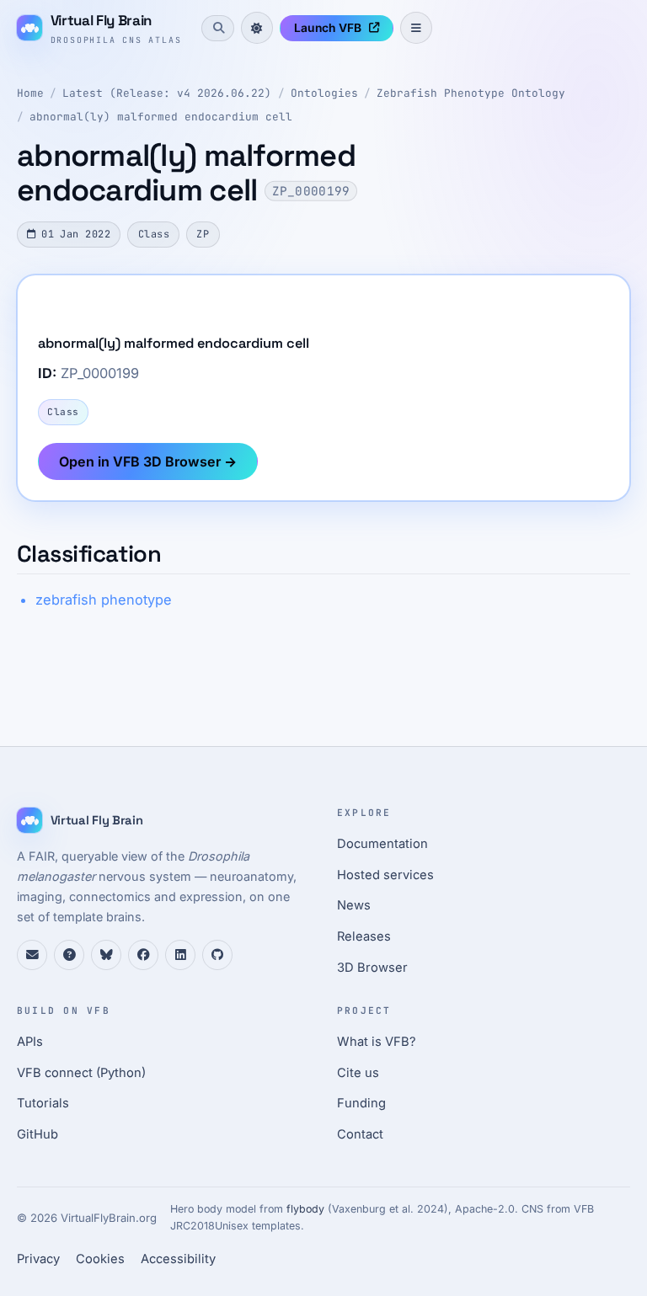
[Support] (32, 955)
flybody (305, 1209)
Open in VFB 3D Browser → (148, 461)
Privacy (38, 1259)
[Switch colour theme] (257, 28)
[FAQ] (69, 955)
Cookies (100, 1259)
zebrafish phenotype (103, 599)
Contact (360, 1134)
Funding (361, 1103)
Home (30, 93)
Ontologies (324, 93)
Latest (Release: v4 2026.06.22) (166, 93)
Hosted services (385, 875)
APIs (30, 1041)
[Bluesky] (106, 955)
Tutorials (43, 1103)
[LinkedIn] (180, 955)
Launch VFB (327, 28)
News (354, 905)
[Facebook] (143, 955)
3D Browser (372, 967)
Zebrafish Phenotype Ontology (471, 93)
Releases (364, 936)
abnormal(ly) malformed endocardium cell (160, 116)
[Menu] (416, 28)
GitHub (37, 1134)
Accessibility (178, 1259)
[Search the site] (217, 27)
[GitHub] (217, 955)
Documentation (382, 843)
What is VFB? (376, 1041)
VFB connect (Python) (81, 1072)
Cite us (358, 1072)
